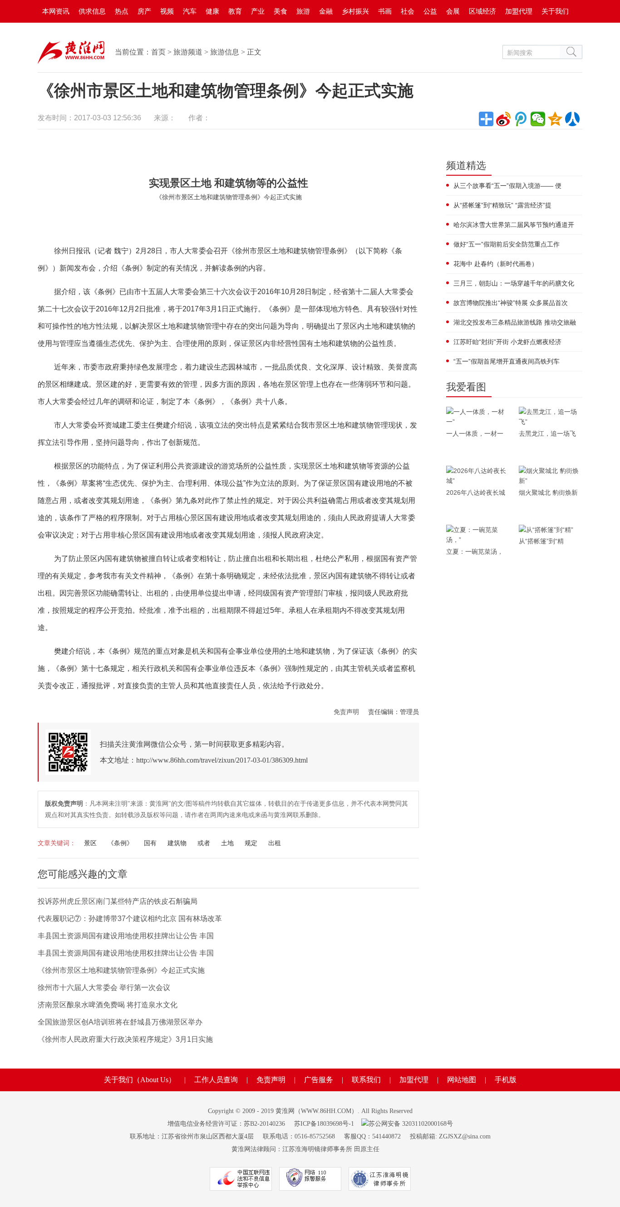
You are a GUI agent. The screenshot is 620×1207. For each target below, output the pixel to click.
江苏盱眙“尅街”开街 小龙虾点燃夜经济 (507, 341)
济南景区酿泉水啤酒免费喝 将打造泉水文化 (107, 1005)
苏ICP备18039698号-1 (324, 1123)
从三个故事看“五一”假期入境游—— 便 (507, 185)
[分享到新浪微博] (503, 119)
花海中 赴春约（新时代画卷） (495, 263)
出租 (274, 843)
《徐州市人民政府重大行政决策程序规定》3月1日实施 (125, 1039)
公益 (430, 11)
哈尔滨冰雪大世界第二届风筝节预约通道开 (513, 224)
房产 (144, 11)
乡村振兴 (355, 11)
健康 (212, 11)
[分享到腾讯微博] (520, 119)
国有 (150, 843)
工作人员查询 (216, 1080)
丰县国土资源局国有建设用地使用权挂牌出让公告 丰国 (126, 936)
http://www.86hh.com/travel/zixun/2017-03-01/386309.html (222, 760)
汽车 (190, 11)
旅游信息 (224, 52)
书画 (385, 11)
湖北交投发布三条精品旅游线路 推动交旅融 (514, 322)
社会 (407, 11)
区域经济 (482, 11)
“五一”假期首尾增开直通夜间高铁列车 (506, 361)
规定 (251, 843)
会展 (453, 11)
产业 (258, 11)
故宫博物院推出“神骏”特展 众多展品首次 (510, 302)
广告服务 (318, 1080)
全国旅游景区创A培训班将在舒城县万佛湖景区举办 (120, 1022)
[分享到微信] (538, 119)
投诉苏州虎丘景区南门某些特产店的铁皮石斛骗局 (117, 901)
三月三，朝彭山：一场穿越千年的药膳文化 (513, 283)
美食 (280, 11)
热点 (121, 11)
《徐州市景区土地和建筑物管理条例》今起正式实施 (121, 970)
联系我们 (366, 1080)
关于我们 (555, 11)
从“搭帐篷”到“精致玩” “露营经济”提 (502, 205)
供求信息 (92, 11)
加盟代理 (518, 11)
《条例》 (120, 843)
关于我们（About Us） (140, 1080)
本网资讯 (55, 11)
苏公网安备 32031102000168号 (411, 1123)
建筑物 (177, 843)
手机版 (506, 1080)
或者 (203, 843)
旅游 (303, 11)
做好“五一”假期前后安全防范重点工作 (506, 244)
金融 (326, 11)
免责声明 (346, 711)
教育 (235, 11)
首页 (158, 52)
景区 (90, 843)
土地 (227, 843)
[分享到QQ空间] (555, 119)
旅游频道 (187, 52)
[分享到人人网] (572, 119)
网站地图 (461, 1080)
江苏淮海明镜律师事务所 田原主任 (330, 1149)
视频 (167, 11)
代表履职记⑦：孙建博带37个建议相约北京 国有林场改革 (130, 918)
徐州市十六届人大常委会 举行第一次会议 (104, 987)
